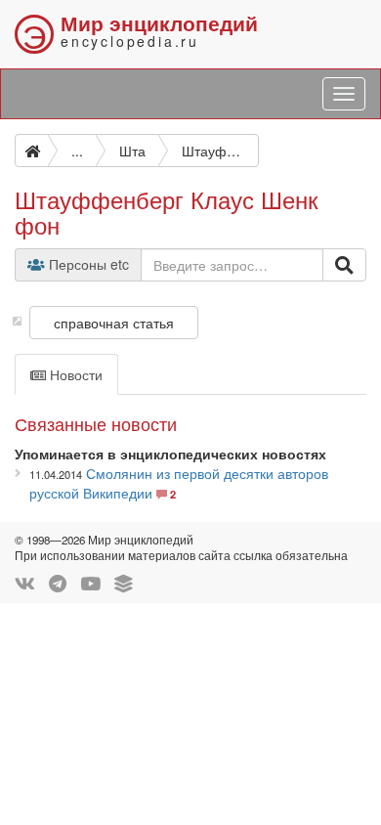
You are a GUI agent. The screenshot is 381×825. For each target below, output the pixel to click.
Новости (74, 374)
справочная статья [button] (114, 322)
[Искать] (344, 265)
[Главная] (31, 150)
